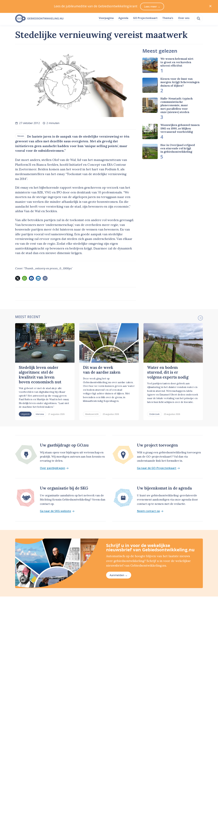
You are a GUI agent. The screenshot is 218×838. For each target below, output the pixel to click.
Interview (40, 414)
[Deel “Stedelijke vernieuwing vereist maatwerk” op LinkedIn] (38, 278)
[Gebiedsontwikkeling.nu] (55, 18)
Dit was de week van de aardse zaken (101, 370)
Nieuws (20, 136)
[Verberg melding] (210, 6)
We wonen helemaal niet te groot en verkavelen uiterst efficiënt (176, 62)
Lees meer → (152, 6)
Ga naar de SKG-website (55, 511)
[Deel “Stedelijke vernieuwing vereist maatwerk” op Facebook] (31, 278)
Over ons (183, 18)
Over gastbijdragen (52, 468)
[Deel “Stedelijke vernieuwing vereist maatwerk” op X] (17, 278)
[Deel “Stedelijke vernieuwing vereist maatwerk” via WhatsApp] (24, 278)
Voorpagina (106, 18)
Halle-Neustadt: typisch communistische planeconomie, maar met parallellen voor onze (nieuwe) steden (176, 105)
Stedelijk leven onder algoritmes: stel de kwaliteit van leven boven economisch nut (40, 374)
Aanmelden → (119, 575)
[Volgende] (200, 318)
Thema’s (167, 18)
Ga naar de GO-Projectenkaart (156, 468)
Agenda (123, 18)
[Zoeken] (198, 18)
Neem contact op (148, 511)
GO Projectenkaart (145, 18)
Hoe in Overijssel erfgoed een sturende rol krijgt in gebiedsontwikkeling (177, 148)
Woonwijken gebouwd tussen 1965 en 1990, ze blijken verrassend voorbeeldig (180, 128)
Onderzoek (154, 414)
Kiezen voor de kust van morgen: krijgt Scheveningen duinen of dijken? (179, 82)
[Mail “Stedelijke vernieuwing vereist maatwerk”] (45, 278)
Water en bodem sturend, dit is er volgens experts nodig (167, 372)
